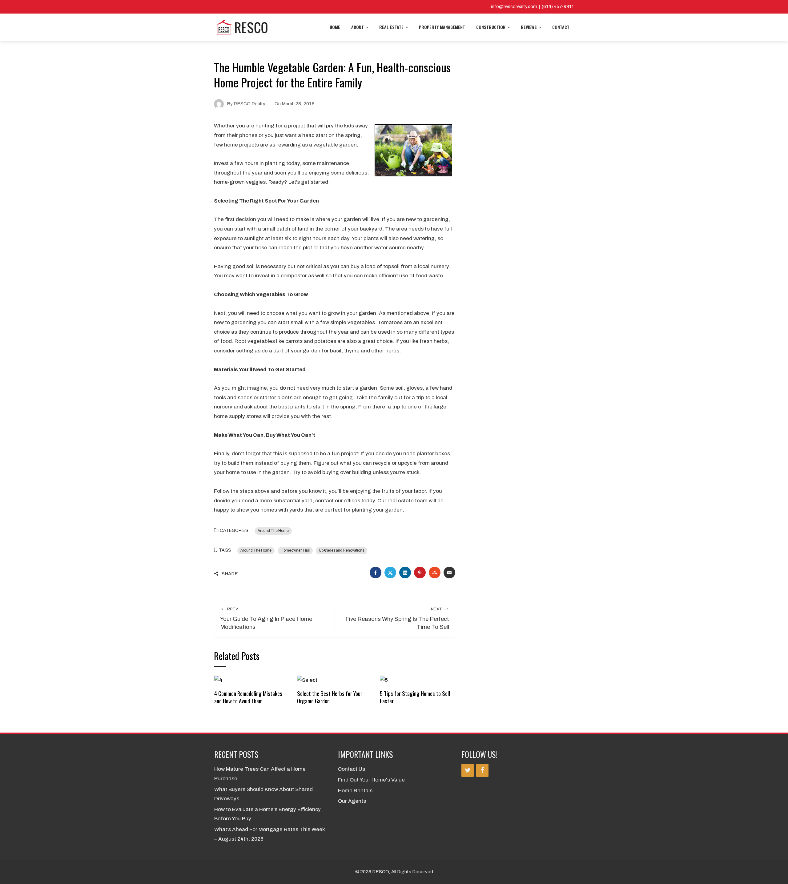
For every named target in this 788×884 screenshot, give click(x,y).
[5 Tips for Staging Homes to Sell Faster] (384, 680)
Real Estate (391, 27)
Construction (490, 27)
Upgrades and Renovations (341, 550)
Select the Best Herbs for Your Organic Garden (329, 697)
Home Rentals (355, 791)
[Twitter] (467, 770)
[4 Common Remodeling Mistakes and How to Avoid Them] (218, 680)
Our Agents (352, 801)
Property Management (442, 27)
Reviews (529, 27)
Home (335, 27)
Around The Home (273, 530)
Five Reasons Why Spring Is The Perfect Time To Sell (397, 618)
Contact (560, 27)
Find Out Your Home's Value (371, 780)
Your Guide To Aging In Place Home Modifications (266, 618)
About (357, 27)
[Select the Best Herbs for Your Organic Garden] (307, 680)
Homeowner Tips (295, 550)
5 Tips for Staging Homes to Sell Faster (415, 697)
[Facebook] (482, 770)
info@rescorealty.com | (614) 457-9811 (532, 6)
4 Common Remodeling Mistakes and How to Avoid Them (248, 697)
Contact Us (351, 769)
